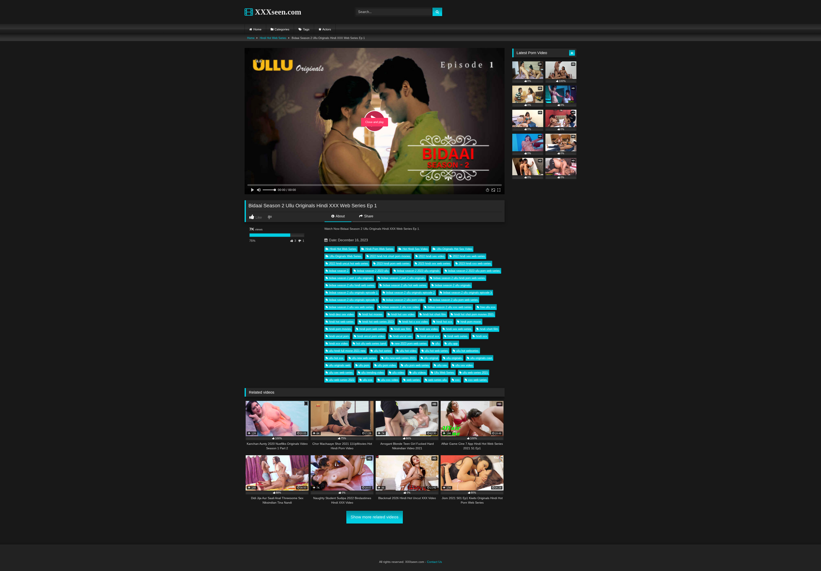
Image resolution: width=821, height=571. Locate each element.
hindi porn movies (340, 329)
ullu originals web (339, 365)
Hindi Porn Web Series (379, 249)
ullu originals (454, 358)
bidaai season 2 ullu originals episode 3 (467, 292)
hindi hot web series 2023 (378, 321)
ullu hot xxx (336, 358)
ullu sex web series (341, 372)
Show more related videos (375, 517)
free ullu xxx (487, 307)
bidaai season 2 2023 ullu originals (418, 270)
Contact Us (434, 562)
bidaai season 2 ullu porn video (405, 299)
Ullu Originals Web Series (345, 256)
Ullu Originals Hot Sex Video (454, 249)
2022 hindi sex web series (469, 256)
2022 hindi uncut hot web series (348, 263)
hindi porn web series (372, 329)
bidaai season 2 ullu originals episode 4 (353, 299)
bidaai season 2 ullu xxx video (400, 307)
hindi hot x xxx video (415, 321)
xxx (457, 379)
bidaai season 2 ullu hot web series (404, 285)
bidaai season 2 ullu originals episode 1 (353, 292)
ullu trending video (372, 372)
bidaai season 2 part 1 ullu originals (351, 278)
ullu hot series (382, 350)
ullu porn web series (416, 365)
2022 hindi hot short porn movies (390, 256)
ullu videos (419, 372)
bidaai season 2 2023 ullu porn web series (474, 270)
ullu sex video (464, 365)
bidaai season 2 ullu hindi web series (351, 285)
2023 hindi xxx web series (475, 263)
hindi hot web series (341, 321)
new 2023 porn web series (411, 343)
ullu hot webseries (467, 350)
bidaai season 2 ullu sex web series (351, 307)
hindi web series (457, 336)
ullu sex (442, 365)
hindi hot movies (372, 314)
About (340, 216)
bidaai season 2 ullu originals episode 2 (410, 292)
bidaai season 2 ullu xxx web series (450, 307)
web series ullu (437, 379)
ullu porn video (387, 365)
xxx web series (477, 379)
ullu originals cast (481, 358)
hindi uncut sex (402, 336)
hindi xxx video (338, 343)
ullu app (453, 343)
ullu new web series (364, 358)
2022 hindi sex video (431, 256)
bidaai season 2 (338, 270)
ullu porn (364, 365)
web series (413, 379)
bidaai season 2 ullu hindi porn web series (459, 278)
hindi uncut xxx (429, 336)
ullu (437, 343)
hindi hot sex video (402, 314)
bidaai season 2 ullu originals (453, 285)
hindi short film (489, 329)
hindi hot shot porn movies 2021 (474, 314)
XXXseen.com (277, 12)
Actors (326, 29)
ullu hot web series (436, 350)
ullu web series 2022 (341, 379)
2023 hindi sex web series (434, 263)
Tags (306, 29)
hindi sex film (402, 329)
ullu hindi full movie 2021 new (347, 350)
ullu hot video (408, 350)
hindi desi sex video (341, 314)
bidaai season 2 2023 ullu (372, 270)
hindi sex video (428, 329)
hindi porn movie (471, 321)
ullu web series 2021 (475, 372)
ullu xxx (367, 379)
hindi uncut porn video (370, 336)
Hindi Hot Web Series (273, 38)
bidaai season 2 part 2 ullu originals (403, 278)
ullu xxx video (389, 379)
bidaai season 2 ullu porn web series (455, 299)
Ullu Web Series (444, 372)
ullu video (398, 372)
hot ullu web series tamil (371, 343)
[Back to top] (807, 558)
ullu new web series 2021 (400, 358)
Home (257, 29)
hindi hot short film (434, 314)
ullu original (431, 358)
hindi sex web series (458, 329)
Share (368, 216)
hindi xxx (481, 336)
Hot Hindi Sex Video (415, 249)
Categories (282, 29)
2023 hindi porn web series (393, 263)
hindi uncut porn (339, 336)
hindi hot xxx (444, 321)
